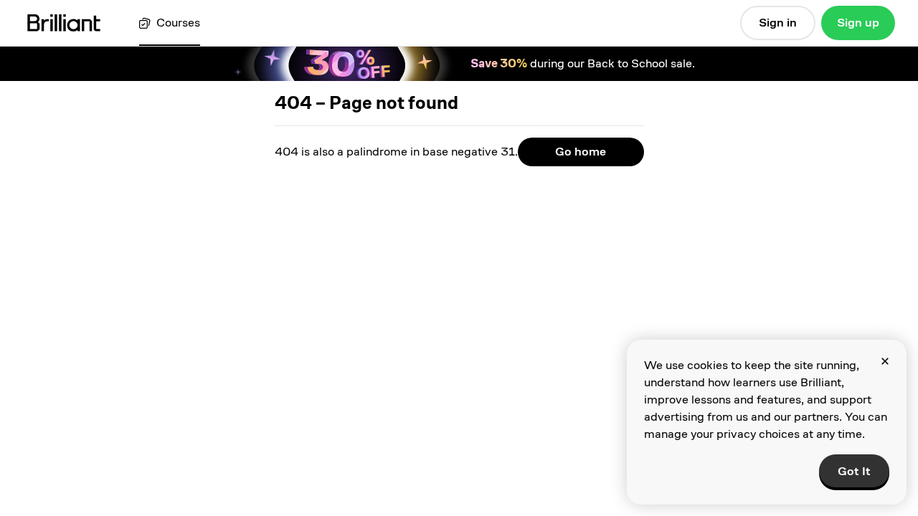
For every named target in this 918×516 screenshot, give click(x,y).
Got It (854, 471)
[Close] (885, 361)
